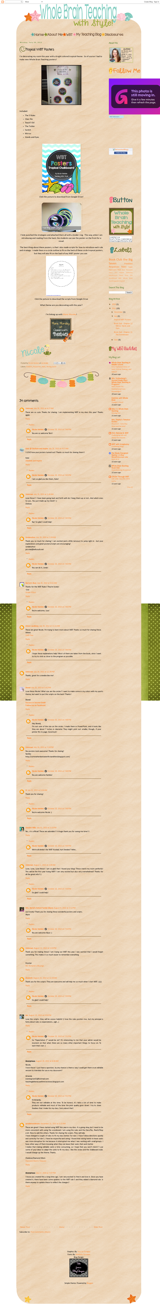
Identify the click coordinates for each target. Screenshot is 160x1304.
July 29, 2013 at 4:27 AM (44, 409)
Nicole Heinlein (38, 430)
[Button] (121, 235)
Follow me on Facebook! (36, 705)
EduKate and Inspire (34, 461)
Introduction (113, 275)
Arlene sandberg (32, 626)
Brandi (28, 688)
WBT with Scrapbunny (120, 444)
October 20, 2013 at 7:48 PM (59, 720)
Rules (44, 367)
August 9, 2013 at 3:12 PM (65, 908)
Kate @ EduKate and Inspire (37, 449)
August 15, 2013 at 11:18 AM (45, 978)
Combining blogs (118, 446)
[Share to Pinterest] (64, 363)
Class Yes (113, 272)
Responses (37, 367)
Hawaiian (129, 272)
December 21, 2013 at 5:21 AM (53, 1124)
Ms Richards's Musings (35, 966)
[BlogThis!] (57, 363)
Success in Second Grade (36, 703)
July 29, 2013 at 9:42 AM (47, 583)
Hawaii (121, 272)
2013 (114, 309)
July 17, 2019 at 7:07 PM (46, 1173)
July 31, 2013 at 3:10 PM (46, 828)
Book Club (115, 259)
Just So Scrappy (84, 1252)
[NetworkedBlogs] (120, 150)
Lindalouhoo (30, 537)
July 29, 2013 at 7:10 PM (44, 747)
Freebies (29, 367)
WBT (120, 278)
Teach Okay (123, 275)
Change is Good (117, 402)
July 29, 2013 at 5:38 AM (46, 537)
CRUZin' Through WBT (120, 477)
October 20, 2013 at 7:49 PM (59, 771)
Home (61, 1227)
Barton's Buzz (31, 583)
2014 (114, 304)
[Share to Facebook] (62, 363)
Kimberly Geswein (83, 1255)
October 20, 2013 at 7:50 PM (59, 889)
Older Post (98, 1227)
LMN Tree (29, 635)
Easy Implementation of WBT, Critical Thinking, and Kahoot (121, 369)
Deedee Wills (31, 828)
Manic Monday (69, 314)
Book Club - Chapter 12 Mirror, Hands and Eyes (123, 326)
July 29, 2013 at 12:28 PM (44, 672)
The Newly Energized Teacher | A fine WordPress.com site (120, 455)
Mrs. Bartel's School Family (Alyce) (39, 908)
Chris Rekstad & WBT (120, 433)
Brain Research (127, 270)
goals (117, 281)
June (116, 340)
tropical (122, 281)
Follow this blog (120, 153)
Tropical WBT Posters (122, 320)
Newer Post (25, 1227)
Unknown (29, 409)
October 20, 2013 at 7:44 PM (59, 430)
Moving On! (116, 413)
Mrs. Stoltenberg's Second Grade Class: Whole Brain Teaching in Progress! (121, 381)
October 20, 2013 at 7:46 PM (59, 607)
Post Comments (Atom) (40, 1232)
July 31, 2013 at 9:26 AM (37, 790)
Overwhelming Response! (121, 470)
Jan (27, 1015)
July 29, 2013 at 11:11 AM (49, 626)
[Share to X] (59, 363)
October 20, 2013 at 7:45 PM (59, 475)
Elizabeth (29, 978)
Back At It (115, 459)
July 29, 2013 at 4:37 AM (58, 449)
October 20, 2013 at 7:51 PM (59, 1037)
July (116, 316)
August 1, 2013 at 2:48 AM (44, 865)
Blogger (90, 1283)
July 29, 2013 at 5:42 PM (41, 688)
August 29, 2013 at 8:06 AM (47, 1061)
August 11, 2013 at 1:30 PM (45, 948)
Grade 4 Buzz (31, 593)
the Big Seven (51, 367)
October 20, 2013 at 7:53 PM (59, 1096)
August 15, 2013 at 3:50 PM (40, 1015)
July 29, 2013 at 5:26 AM (44, 494)
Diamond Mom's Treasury (36, 1161)
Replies (31, 425)
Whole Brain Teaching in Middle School (121, 364)
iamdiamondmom (33, 1124)
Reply (28, 419)
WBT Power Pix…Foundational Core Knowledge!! (118, 389)
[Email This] (55, 363)
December (118, 312)
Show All (130, 487)
